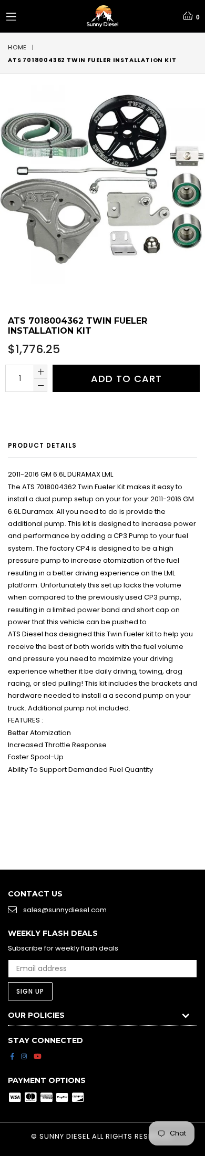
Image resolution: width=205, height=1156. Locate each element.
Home (17, 47)
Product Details (42, 445)
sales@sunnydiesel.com (65, 910)
